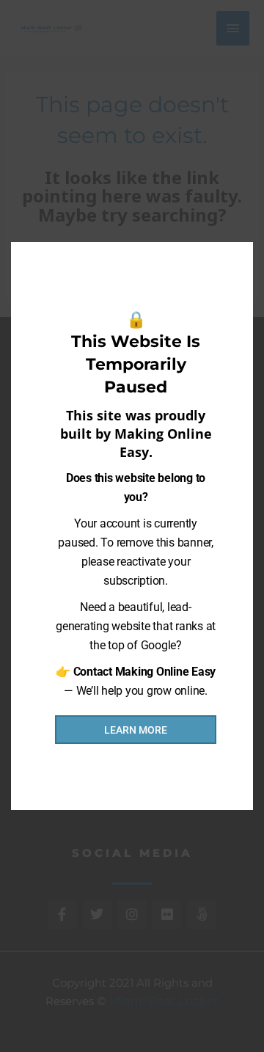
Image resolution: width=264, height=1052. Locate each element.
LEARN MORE (135, 730)
